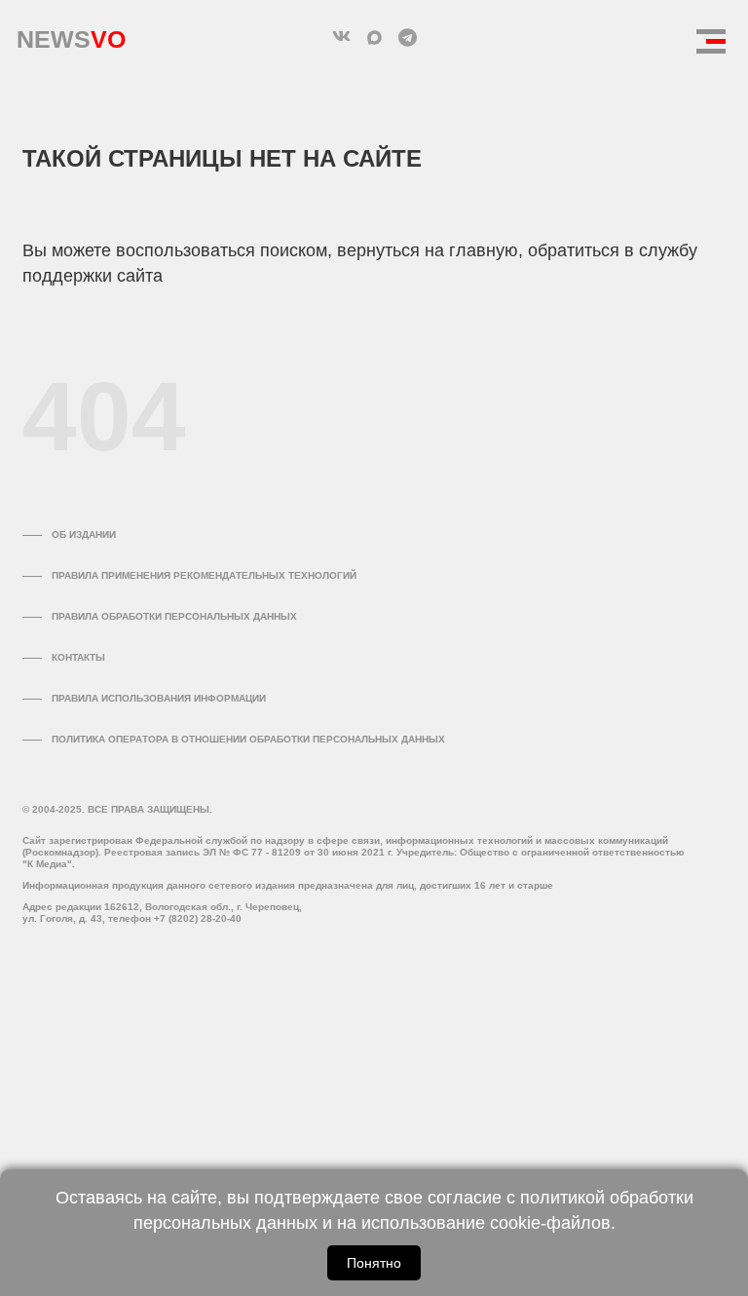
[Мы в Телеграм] (407, 37)
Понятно (374, 1263)
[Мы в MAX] (374, 37)
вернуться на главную (427, 250)
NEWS (71, 34)
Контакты (78, 657)
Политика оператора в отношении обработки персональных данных (248, 739)
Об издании (84, 534)
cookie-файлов (550, 1223)
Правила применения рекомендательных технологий (204, 575)
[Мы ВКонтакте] (341, 37)
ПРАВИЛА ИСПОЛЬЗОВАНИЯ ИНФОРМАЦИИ (159, 698)
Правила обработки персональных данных (174, 616)
